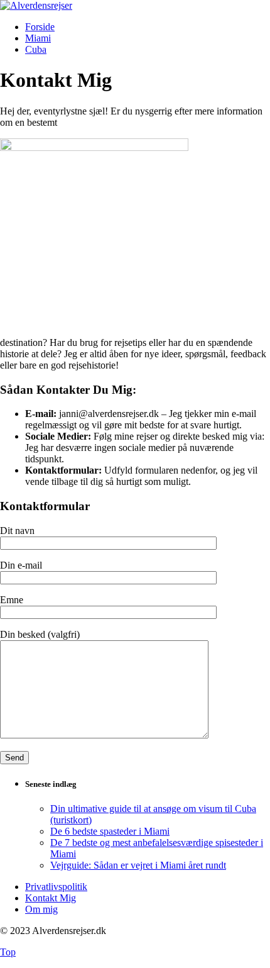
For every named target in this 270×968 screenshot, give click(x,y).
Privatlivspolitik (56, 886)
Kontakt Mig (50, 898)
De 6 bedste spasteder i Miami (110, 831)
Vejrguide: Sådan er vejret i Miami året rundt (138, 865)
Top (8, 952)
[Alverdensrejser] (36, 5)
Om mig (41, 909)
